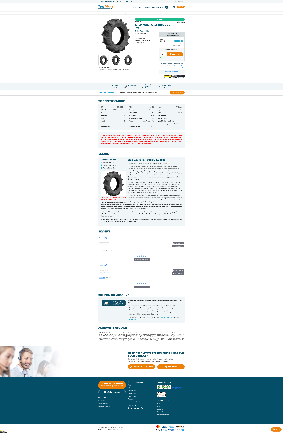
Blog (158, 406)
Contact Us (160, 412)
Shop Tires (137, 7)
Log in (167, 34)
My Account (102, 400)
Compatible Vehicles (150, 92)
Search (166, 7)
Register (182, 1)
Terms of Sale (132, 393)
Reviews (122, 92)
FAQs (129, 388)
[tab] (102, 250)
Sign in (178, 1)
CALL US (143, 367)
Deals (147, 7)
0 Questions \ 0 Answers (104, 245)
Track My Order (103, 403)
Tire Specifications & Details (107, 92)
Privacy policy (102, 429)
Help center (120, 429)
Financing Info (132, 399)
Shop (129, 385)
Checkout (180, 7)
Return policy (112, 429)
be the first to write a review (141, 259)
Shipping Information (134, 92)
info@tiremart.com (166, 317)
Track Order (131, 1)
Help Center (157, 7)
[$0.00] (173, 7)
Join (172, 34)
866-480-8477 (107, 1)
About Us (160, 409)
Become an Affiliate (163, 415)
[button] (3, 431)
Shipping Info (132, 391)
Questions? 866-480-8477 (112, 385)
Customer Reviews (104, 406)
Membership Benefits (134, 402)
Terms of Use (132, 396)
